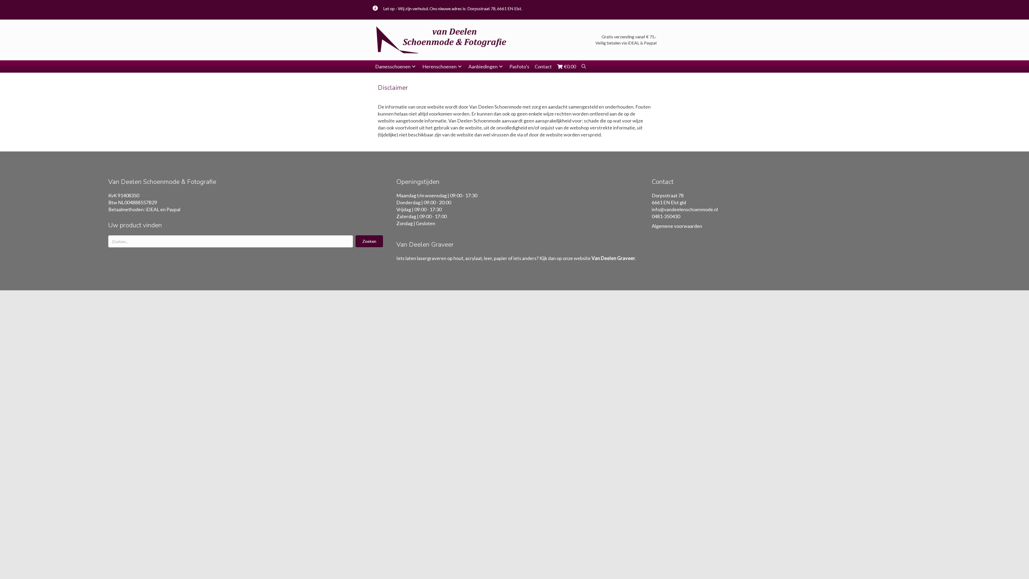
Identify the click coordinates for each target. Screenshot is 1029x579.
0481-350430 (666, 216)
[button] (414, 67)
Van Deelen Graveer (613, 258)
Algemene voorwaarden (677, 226)
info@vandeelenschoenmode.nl (685, 209)
